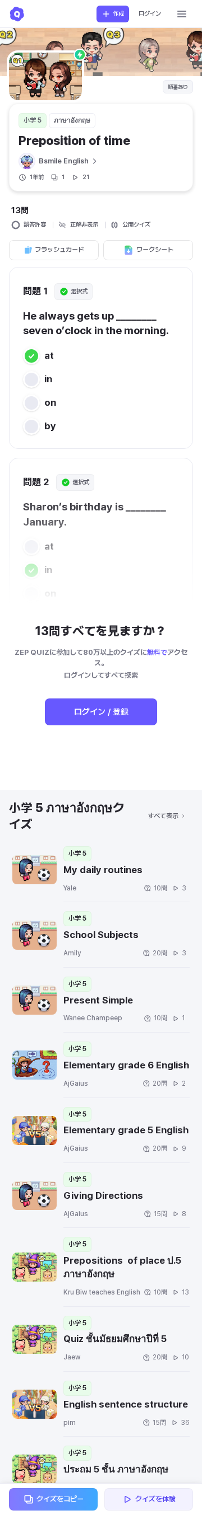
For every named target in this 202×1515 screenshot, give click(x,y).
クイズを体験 (155, 1499)
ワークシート (154, 250)
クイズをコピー (60, 1499)
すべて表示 (163, 816)
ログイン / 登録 (101, 712)
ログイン (150, 13)
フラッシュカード (59, 250)
